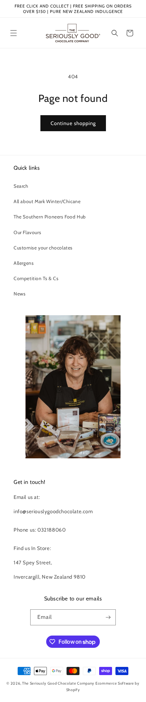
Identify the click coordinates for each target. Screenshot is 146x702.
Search (21, 186)
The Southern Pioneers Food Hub (50, 217)
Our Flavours (27, 232)
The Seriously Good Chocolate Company (58, 683)
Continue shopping (73, 123)
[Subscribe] (108, 617)
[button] (13, 33)
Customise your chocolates (43, 248)
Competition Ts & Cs (36, 278)
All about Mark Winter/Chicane (47, 201)
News (19, 294)
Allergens (24, 263)
